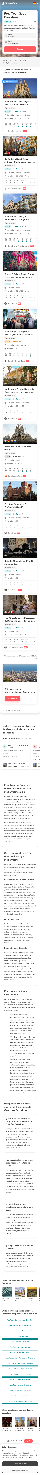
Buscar (20, 49)
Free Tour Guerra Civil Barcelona (20, 1380)
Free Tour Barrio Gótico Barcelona (20, 1369)
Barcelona (23, 60)
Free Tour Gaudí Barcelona (20, 1336)
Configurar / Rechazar (20, 1470)
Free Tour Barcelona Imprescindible (20, 1331)
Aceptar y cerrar (20, 1464)
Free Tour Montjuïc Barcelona (20, 1347)
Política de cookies (24, 1457)
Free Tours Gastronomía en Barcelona (20, 1320)
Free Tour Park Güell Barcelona (20, 1374)
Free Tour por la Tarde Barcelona (20, 1401)
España (14, 60)
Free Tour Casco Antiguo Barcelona (20, 1396)
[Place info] (35, 22)
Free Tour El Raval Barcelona (20, 1352)
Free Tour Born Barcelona (20, 1342)
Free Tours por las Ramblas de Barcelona (20, 1358)
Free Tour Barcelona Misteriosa (20, 1325)
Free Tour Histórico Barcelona (20, 1390)
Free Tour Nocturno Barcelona (20, 1385)
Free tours (6, 60)
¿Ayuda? (28, 1441)
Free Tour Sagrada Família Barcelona (20, 1363)
